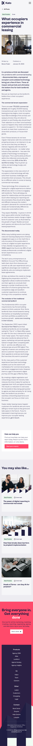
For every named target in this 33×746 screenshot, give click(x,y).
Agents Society (16, 662)
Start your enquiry (12, 446)
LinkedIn (16, 717)
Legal (16, 699)
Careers (16, 680)
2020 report (6, 248)
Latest (16, 690)
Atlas (16, 656)
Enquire (16, 711)
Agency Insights (17, 665)
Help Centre (17, 714)
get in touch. (15, 418)
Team (16, 677)
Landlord (16, 659)
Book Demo (16, 708)
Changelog (16, 696)
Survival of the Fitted (9, 327)
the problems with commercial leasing (16, 75)
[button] (29, 3)
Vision (16, 675)
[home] (6, 3)
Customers (16, 693)
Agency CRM (16, 653)
